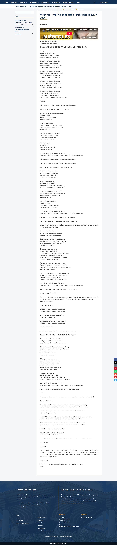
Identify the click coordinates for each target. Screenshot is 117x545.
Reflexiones (33, 2)
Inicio (6, 2)
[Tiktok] (115, 365)
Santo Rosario (41, 528)
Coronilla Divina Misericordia (46, 531)
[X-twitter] (115, 362)
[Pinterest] (115, 368)
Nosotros (14, 2)
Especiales (55, 2)
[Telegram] (115, 380)
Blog (78, 2)
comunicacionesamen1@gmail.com (69, 526)
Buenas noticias (42, 517)
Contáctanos (19, 520)
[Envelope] (115, 374)
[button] (94, 2)
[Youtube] (115, 377)
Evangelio (22, 2)
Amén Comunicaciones (22, 523)
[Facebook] (115, 359)
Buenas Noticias (68, 2)
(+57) (60, 519)
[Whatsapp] (115, 371)
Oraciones (44, 2)
